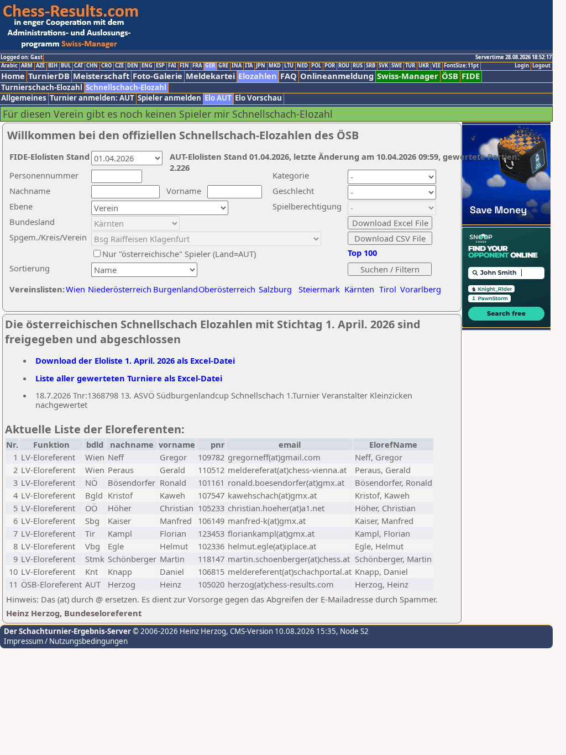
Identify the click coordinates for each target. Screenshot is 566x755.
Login (522, 65)
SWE (396, 65)
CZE (119, 65)
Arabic (9, 65)
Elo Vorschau (258, 98)
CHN (92, 65)
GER (210, 65)
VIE (436, 65)
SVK (383, 65)
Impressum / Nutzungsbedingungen (66, 641)
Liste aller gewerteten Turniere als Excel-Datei (128, 378)
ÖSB (450, 76)
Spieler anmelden (169, 98)
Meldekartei (210, 76)
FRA (197, 65)
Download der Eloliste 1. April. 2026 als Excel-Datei (135, 360)
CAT (78, 65)
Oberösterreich (226, 289)
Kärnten (359, 289)
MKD (275, 65)
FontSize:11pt (461, 65)
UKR (423, 65)
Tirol (387, 289)
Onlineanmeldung (337, 76)
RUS (358, 65)
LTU (289, 65)
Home (13, 76)
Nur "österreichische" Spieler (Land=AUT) (179, 253)
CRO (106, 65)
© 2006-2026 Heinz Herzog (178, 631)
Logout (541, 65)
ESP (160, 65)
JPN (260, 65)
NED (302, 65)
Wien (75, 289)
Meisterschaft (101, 76)
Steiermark (319, 289)
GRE (223, 65)
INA (237, 65)
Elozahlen (257, 76)
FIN (184, 65)
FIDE (471, 76)
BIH (52, 65)
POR (329, 65)
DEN (132, 65)
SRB (370, 65)
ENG (147, 65)
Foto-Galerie (157, 76)
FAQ (288, 76)
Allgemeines (23, 98)
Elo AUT (218, 98)
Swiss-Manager (407, 76)
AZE (40, 65)
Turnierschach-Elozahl (41, 87)
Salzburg (275, 289)
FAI (172, 65)
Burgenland (175, 289)
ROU (343, 65)
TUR (410, 65)
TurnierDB (49, 76)
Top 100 (362, 252)
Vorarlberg (420, 289)
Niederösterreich (118, 289)
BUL (66, 65)
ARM (27, 65)
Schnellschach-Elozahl (126, 87)
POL (316, 65)
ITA (249, 65)
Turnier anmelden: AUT (92, 98)
